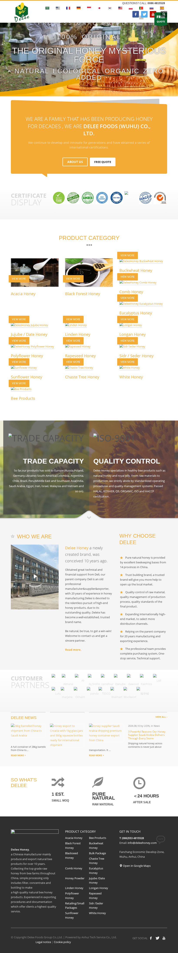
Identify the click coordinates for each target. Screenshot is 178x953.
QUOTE (161, 18)
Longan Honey (98, 888)
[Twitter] (144, 14)
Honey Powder (74, 878)
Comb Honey (73, 868)
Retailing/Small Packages (74, 905)
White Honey (97, 913)
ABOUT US (75, 162)
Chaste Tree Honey (96, 861)
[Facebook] (135, 14)
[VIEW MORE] (143, 260)
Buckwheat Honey (96, 845)
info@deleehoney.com (142, 843)
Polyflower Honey (72, 895)
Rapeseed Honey (95, 895)
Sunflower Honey (71, 915)
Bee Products (97, 838)
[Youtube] (153, 14)
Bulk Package (97, 853)
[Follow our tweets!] (157, 938)
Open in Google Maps (136, 866)
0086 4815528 (156, 3)
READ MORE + (18, 755)
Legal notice (43, 942)
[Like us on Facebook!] (151, 938)
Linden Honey (74, 888)
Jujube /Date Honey (97, 880)
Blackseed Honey (71, 855)
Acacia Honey (73, 838)
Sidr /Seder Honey (96, 905)
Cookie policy (62, 942)
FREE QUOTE (102, 162)
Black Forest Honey (73, 845)
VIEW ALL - (161, 716)
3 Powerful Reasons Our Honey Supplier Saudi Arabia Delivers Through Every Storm (146, 735)
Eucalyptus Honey (96, 870)
